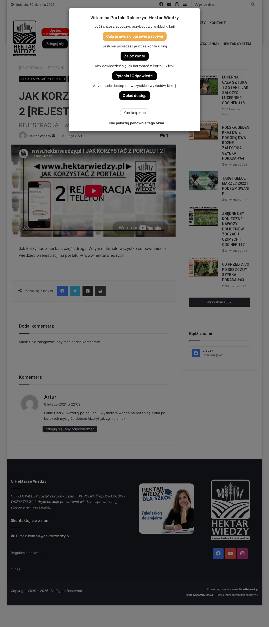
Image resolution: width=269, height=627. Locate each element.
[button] (135, 36)
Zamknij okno (134, 113)
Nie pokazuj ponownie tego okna (136, 123)
